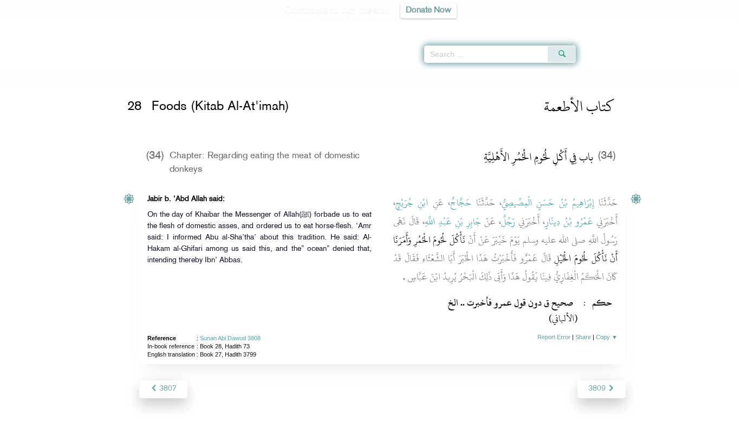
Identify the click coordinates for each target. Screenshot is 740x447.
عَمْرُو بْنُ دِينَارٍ (569, 221)
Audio (713, 27)
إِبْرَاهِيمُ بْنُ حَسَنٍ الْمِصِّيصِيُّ (548, 202)
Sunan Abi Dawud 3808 (230, 338)
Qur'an (605, 27)
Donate (437, 437)
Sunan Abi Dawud (182, 77)
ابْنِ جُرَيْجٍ (411, 202)
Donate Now (428, 11)
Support (320, 437)
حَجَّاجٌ (460, 202)
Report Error (553, 337)
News (287, 437)
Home (138, 77)
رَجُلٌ (508, 221)
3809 (598, 388)
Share (583, 337)
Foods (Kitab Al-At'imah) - (278, 77)
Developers (361, 437)
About (260, 437)
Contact (403, 437)
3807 (167, 388)
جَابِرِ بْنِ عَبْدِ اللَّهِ (453, 221)
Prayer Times (676, 27)
